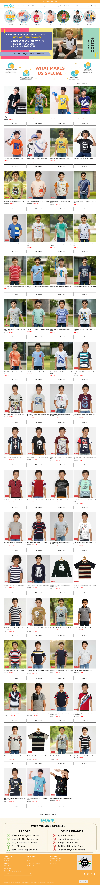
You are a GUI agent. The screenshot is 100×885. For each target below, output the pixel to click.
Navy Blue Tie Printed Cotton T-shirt (13, 457)
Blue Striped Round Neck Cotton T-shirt (37, 542)
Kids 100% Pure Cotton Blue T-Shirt (36, 372)
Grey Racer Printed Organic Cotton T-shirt (60, 627)
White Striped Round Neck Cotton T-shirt (14, 585)
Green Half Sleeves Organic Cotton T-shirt (14, 201)
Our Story (29, 860)
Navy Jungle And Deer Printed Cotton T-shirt (38, 585)
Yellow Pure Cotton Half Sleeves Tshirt (60, 116)
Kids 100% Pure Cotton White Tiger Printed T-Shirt (84, 330)
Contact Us (53, 863)
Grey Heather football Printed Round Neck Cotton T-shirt (14, 330)
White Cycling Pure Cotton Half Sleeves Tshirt (37, 159)
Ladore (8, 882)
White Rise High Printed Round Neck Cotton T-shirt (85, 543)
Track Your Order (31, 865)
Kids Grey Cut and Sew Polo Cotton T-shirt (38, 713)
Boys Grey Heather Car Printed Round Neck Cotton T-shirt (38, 415)
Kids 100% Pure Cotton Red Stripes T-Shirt (15, 286)
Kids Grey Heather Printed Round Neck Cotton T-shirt (14, 756)
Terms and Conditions (56, 860)
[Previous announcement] (4, 1)
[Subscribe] (30, 874)
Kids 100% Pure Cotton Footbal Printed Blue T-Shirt (38, 287)
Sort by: (79, 83)
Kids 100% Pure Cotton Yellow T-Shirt (59, 158)
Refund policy (34, 882)
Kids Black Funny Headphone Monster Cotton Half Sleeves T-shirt (83, 159)
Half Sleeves (63, 24)
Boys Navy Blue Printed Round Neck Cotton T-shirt (85, 458)
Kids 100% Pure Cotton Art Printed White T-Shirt (84, 244)
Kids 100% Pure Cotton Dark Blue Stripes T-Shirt (85, 202)
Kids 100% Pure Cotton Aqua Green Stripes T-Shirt (61, 244)
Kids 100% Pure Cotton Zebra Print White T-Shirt (61, 372)
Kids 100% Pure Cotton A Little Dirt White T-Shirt (38, 244)
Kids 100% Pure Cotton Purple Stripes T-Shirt (60, 330)
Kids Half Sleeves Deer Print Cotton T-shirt (38, 201)
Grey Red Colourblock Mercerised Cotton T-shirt (15, 543)
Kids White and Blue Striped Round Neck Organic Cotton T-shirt (14, 628)
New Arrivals (37, 24)
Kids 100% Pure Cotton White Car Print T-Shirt (60, 287)
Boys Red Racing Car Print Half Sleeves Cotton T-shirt (84, 714)
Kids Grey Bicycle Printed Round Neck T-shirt (60, 756)
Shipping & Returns (55, 858)
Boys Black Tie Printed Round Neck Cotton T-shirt (15, 116)
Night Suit (89, 24)
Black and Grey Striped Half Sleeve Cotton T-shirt (38, 756)
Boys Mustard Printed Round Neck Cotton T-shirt (38, 628)
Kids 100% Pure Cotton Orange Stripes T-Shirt (14, 372)
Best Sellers (7, 858)
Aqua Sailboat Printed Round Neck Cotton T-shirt (85, 500)
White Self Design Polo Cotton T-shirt (83, 670)
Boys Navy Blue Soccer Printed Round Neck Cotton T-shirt (15, 799)
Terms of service (42, 882)
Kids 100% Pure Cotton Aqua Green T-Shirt (38, 329)
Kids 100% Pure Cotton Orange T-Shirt (13, 158)
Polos (50, 24)
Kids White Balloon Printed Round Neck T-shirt (61, 202)
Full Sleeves (76, 24)
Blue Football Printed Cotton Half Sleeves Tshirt (37, 799)
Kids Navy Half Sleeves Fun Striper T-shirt (84, 116)
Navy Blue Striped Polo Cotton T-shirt (13, 713)
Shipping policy (50, 882)
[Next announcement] (95, 1)
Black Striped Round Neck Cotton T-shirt (84, 755)
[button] (34, 6)
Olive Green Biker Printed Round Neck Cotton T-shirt (60, 586)
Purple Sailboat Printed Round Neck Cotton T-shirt (84, 415)
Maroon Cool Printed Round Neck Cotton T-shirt (61, 458)
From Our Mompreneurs (33, 863)
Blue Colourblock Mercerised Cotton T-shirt (15, 244)
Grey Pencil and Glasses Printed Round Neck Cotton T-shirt (60, 543)
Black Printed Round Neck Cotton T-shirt (37, 457)
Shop (28, 858)
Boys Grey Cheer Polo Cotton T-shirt (83, 627)
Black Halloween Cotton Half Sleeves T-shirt (61, 798)
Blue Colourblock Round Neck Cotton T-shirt (61, 670)
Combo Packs (23, 24)
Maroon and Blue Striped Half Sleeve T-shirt (85, 585)
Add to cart (15, 123)
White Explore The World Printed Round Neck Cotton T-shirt (60, 415)
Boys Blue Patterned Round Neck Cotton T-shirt (38, 671)
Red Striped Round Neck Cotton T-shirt (14, 670)
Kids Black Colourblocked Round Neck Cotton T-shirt (60, 714)
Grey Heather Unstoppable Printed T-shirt (14, 414)
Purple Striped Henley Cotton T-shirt (13, 499)
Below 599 (10, 24)
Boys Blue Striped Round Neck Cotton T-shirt (84, 372)
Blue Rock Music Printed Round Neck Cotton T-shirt (85, 287)
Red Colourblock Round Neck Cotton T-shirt (38, 499)
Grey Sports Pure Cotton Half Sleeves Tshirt (38, 116)
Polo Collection (8, 865)
